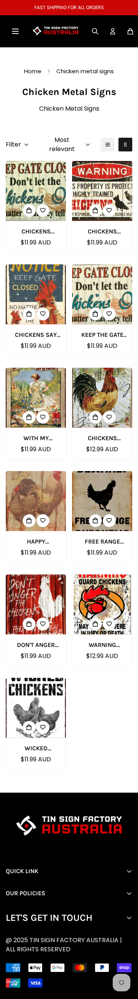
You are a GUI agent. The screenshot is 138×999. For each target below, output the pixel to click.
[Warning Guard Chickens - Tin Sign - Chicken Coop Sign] (102, 604)
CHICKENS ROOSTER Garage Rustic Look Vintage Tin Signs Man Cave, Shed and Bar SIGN (102, 438)
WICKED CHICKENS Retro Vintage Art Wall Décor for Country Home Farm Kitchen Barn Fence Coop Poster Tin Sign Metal (36, 749)
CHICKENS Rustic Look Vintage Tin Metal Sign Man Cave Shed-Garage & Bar (102, 232)
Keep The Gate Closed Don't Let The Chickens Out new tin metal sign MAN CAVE (102, 335)
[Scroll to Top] (75, 958)
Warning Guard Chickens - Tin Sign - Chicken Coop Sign (102, 645)
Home (32, 71)
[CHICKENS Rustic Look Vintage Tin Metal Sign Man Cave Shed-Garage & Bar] (102, 191)
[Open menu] (15, 31)
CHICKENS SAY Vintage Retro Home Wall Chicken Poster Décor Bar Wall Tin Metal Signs (36, 335)
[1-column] (108, 144)
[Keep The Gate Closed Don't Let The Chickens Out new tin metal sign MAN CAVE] (102, 294)
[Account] (113, 31)
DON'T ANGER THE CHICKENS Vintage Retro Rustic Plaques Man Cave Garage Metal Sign (36, 645)
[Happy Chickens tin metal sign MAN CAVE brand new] (36, 501)
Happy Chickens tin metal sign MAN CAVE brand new (36, 542)
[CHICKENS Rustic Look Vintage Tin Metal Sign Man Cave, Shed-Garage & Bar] (36, 191)
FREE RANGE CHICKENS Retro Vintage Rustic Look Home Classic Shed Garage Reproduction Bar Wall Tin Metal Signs (102, 542)
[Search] (95, 31)
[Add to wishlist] (42, 210)
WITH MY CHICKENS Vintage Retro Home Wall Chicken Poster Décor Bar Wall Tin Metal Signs (36, 438)
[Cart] (130, 31)
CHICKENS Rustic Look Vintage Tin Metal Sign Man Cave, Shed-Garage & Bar (36, 232)
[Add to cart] (29, 210)
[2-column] (125, 144)
